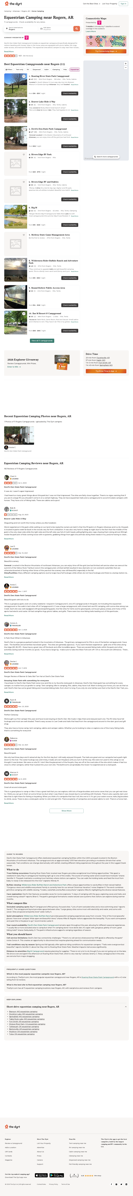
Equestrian (75, 69)
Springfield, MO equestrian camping (24, 1017)
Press (39, 1156)
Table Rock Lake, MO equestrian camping (26, 1019)
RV (28, 69)
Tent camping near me (77, 1143)
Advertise (40, 1147)
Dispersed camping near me (79, 1160)
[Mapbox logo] (88, 158)
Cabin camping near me (78, 1152)
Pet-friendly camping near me (80, 1164)
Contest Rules (41, 1184)
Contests (8, 1156)
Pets (65, 69)
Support (40, 1164)
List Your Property (109, 4)
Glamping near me (76, 1156)
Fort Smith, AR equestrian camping (24, 1022)
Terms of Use (65, 1184)
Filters (9, 69)
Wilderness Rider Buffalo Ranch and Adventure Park (44, 885)
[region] (106, 110)
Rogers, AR (26, 11)
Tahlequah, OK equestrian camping (24, 1027)
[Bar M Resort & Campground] (42, 322)
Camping (7, 11)
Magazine (8, 1160)
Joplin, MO (100, 360)
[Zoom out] (125, 67)
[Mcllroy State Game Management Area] (42, 244)
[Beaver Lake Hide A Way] (42, 111)
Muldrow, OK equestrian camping (23, 1032)
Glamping (56, 69)
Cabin (46, 69)
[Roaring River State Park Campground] (42, 85)
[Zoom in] (125, 63)
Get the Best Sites (90, 4)
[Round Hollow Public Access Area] (42, 297)
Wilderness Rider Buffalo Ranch (37, 916)
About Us (40, 1152)
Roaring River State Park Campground (97, 977)
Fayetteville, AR (103, 358)
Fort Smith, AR (105, 363)
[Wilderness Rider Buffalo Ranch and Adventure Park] (42, 270)
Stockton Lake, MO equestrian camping (26, 1014)
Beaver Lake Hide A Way (15, 519)
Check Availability (70, 93)
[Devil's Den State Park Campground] (42, 138)
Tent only (19, 69)
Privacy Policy (53, 1184)
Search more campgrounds (107, 157)
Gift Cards (8, 1152)
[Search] (76, 28)
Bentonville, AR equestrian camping (24, 1029)
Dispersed (37, 69)
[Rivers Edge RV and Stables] (42, 191)
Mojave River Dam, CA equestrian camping (27, 1024)
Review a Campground (13, 1143)
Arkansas (16, 11)
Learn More (91, 31)
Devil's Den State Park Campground (20, 487)
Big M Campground (35, 951)
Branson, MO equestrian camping (23, 1012)
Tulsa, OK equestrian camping (21, 1034)
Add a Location (10, 1147)
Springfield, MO (106, 365)
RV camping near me (77, 1147)
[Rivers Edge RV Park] (42, 164)
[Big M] (42, 217)
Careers (40, 1160)
